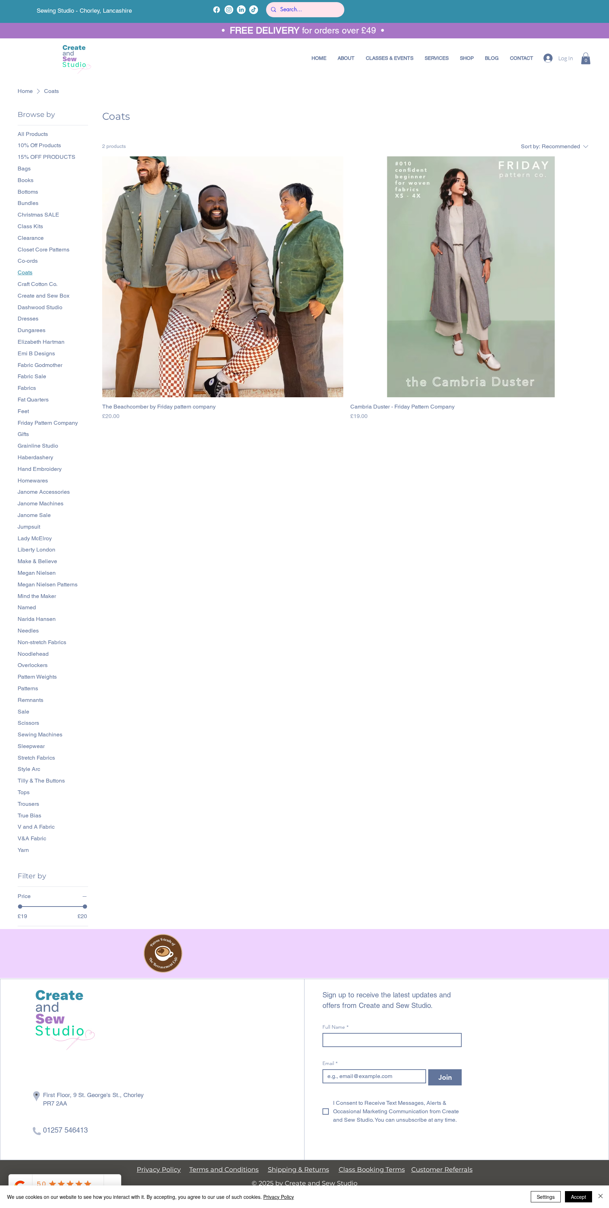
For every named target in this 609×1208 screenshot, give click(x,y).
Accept (578, 1196)
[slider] (20, 906)
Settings (546, 1196)
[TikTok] (253, 9)
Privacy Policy (278, 1196)
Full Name (335, 1027)
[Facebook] (216, 9)
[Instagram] (228, 9)
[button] (389, 58)
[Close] (600, 1196)
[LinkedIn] (241, 9)
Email (330, 1063)
